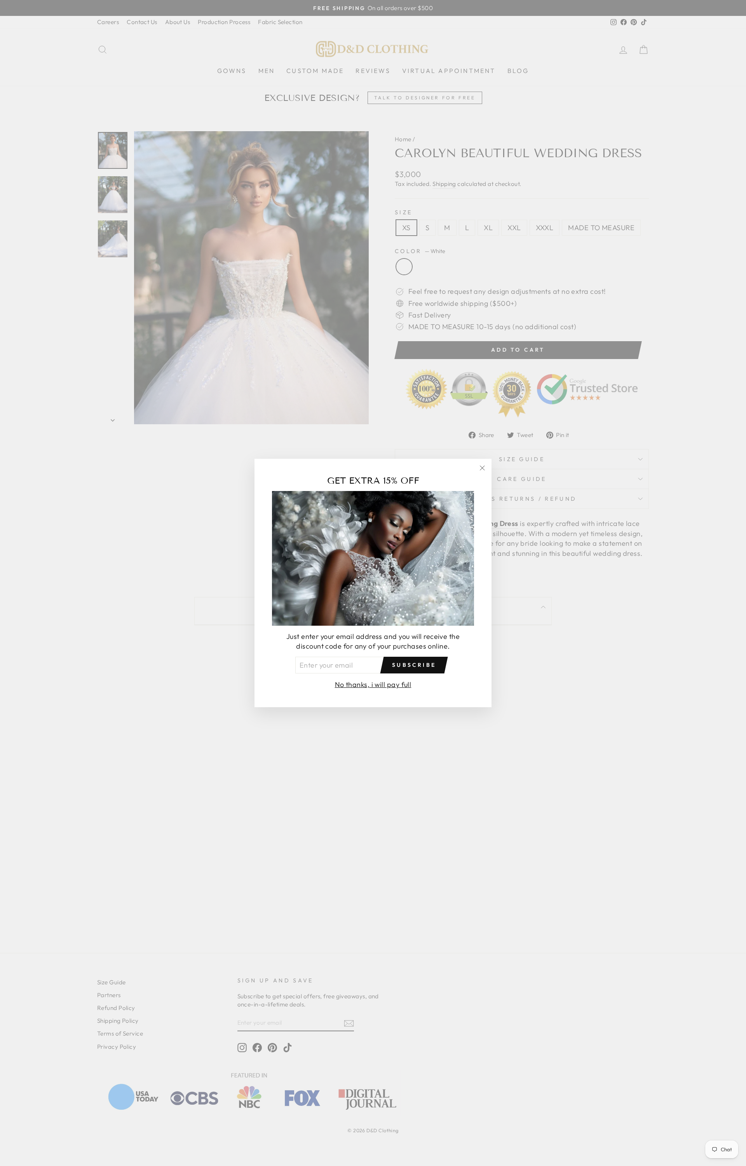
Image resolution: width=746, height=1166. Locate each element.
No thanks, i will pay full (373, 684)
